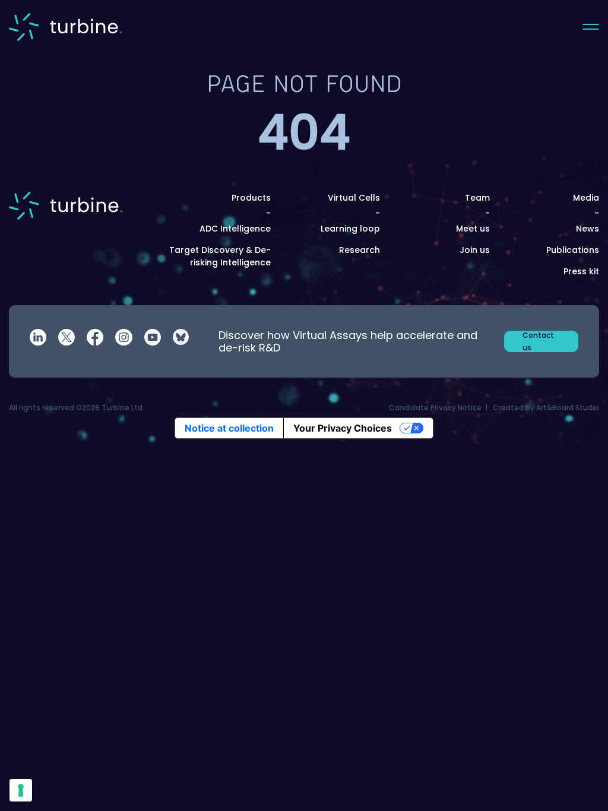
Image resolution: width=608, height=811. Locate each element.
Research (359, 250)
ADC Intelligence (235, 229)
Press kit (581, 271)
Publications (572, 250)
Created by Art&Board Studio (546, 408)
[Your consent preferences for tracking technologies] (21, 790)
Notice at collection (229, 428)
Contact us (538, 341)
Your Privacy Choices (342, 428)
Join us (475, 250)
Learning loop (350, 229)
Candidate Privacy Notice (435, 408)
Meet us (473, 229)
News (587, 229)
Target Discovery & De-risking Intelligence (220, 256)
